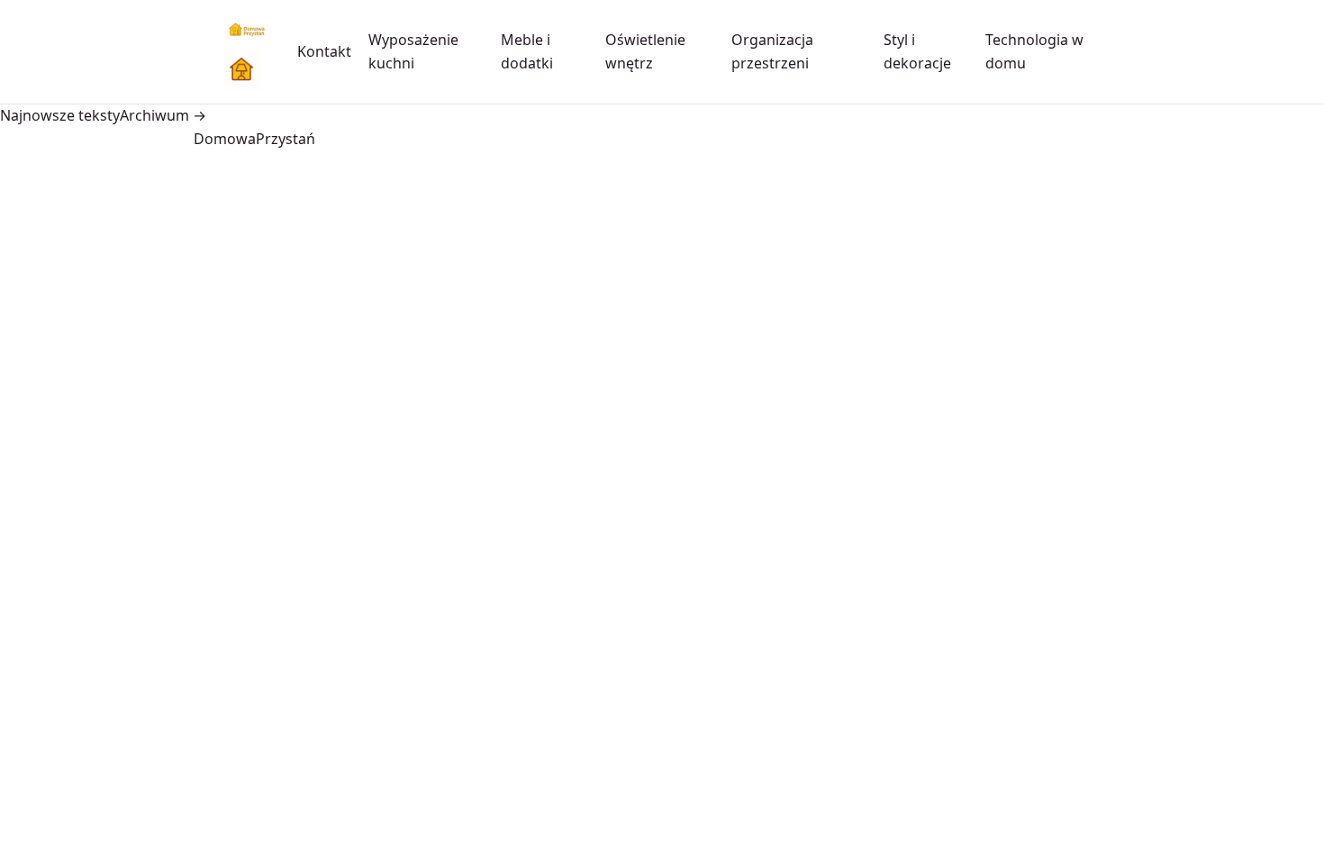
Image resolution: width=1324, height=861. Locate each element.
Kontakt (324, 51)
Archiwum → (163, 115)
